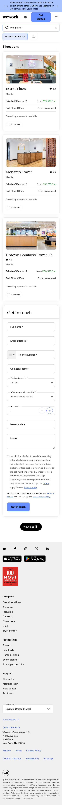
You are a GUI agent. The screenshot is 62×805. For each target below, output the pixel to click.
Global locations (12, 602)
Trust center (10, 631)
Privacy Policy (30, 487)
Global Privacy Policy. (42, 497)
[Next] (7, 6)
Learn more (32, 9)
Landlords (8, 650)
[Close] (57, 6)
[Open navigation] (56, 17)
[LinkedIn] (47, 548)
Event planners (11, 659)
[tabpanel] (31, 173)
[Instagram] (25, 548)
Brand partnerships (13, 664)
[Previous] (4, 6)
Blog (5, 626)
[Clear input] (56, 27)
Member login (10, 684)
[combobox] (11, 355)
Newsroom (9, 621)
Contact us (9, 679)
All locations (10, 719)
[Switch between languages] (25, 17)
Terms (46, 483)
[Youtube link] (4, 548)
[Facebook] (15, 548)
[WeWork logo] (10, 16)
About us (8, 607)
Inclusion (8, 612)
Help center (9, 688)
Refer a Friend (11, 655)
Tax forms (8, 693)
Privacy (7, 750)
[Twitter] (36, 548)
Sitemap (48, 758)
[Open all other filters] (33, 36)
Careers (7, 616)
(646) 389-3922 (11, 727)
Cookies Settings (12, 758)
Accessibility (32, 758)
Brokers (7, 645)
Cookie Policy (33, 750)
